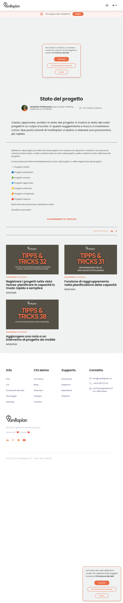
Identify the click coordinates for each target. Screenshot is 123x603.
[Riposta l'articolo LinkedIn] (112, 231)
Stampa (38, 396)
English (78, 14)
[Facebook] (13, 440)
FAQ (8, 379)
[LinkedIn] (7, 440)
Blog (36, 384)
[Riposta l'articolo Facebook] (116, 231)
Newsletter (67, 390)
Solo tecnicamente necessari (101, 589)
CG (7, 384)
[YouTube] (24, 440)
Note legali (11, 396)
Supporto (66, 384)
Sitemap (10, 401)
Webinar (66, 396)
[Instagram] (18, 440)
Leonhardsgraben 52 (103, 388)
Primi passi (67, 379)
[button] (107, 5)
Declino (102, 596)
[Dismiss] (119, 14)
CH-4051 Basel (100, 391)
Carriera (38, 401)
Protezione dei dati (105, 576)
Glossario (38, 390)
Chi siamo (39, 379)
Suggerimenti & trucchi (61, 219)
